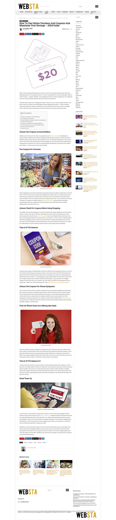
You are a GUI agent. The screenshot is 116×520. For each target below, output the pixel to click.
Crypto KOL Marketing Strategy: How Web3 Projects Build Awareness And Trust (90, 180)
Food (77, 57)
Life (77, 77)
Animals (78, 29)
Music (77, 81)
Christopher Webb (27, 28)
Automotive (28, 12)
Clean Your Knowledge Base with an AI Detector (90, 141)
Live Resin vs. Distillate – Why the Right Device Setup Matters (90, 117)
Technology (79, 12)
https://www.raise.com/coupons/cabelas (58, 282)
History (78, 65)
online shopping (42, 216)
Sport (53, 12)
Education (78, 50)
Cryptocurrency (80, 44)
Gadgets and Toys (38, 12)
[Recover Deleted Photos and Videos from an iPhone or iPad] (25, 461)
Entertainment (79, 51)
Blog (77, 36)
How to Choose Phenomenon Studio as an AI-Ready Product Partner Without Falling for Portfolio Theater (90, 164)
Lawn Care (46, 12)
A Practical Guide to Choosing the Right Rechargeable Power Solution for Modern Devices (66, 472)
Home (21, 12)
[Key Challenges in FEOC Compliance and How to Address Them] (39, 461)
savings (39, 442)
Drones (77, 46)
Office (77, 83)
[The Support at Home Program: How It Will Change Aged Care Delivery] (52, 461)
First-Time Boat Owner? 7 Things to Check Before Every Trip (90, 125)
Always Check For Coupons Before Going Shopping (33, 120)
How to (77, 69)
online (35, 442)
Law (77, 74)
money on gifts (55, 136)
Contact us (93, 12)
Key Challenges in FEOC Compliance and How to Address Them (39, 472)
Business (65, 12)
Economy (78, 48)
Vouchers (44, 442)
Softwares (78, 90)
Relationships (79, 88)
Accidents (78, 25)
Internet (78, 71)
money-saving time (45, 415)
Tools (59, 12)
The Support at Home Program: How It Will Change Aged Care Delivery (52, 472)
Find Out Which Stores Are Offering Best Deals (32, 125)
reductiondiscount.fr (47, 200)
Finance (78, 55)
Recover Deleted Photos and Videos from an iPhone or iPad (24, 472)
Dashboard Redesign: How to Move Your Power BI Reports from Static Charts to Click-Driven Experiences (90, 188)
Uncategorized (25, 21)
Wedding (78, 105)
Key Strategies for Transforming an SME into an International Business (90, 156)
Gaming (78, 62)
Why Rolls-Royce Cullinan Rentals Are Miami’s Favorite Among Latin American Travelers (90, 133)
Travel (87, 12)
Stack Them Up (25, 128)
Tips (24, 18)
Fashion (78, 53)
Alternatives (79, 27)
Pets (77, 86)
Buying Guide (79, 39)
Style (77, 93)
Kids (77, 72)
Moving (78, 79)
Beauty (77, 34)
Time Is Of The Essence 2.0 (27, 126)
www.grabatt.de (66, 298)
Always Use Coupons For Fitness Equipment (32, 123)
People (77, 84)
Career (77, 41)
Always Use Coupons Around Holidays (30, 116)
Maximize (30, 442)
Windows (78, 107)
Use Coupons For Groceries (27, 118)
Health (72, 12)
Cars (77, 43)
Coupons (25, 442)
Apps (77, 30)
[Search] (96, 6)
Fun (77, 58)
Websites (78, 104)
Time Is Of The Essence (27, 121)
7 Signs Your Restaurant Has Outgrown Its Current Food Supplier (90, 148)
